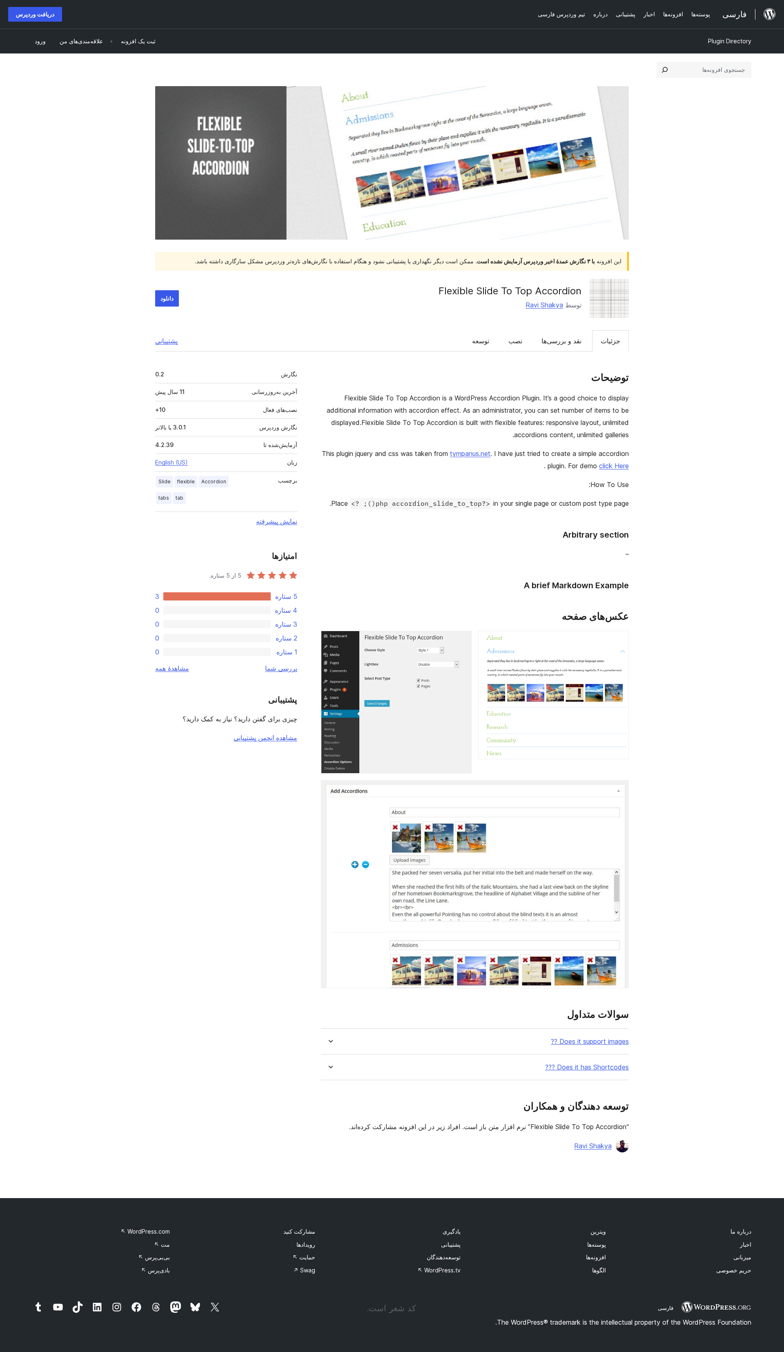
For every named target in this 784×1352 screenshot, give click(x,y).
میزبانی (742, 1257)
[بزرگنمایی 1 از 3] (618, 642)
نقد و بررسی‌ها (561, 341)
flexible (186, 481)
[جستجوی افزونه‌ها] (665, 70)
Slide (164, 481)
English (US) (171, 462)
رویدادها (305, 1244)
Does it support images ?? (590, 1041)
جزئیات (610, 341)
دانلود (167, 298)
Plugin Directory (729, 41)
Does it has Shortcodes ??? (587, 1067)
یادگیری (452, 1231)
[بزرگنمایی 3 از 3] (618, 791)
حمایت (303, 1257)
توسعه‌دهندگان (444, 1257)
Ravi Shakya (544, 305)
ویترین (598, 1231)
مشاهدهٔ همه (172, 668)
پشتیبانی (166, 341)
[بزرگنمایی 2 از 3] (461, 642)
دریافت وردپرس (35, 14)
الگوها (599, 1270)
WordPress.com (145, 1231)
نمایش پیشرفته (276, 521)
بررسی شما (281, 668)
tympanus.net (470, 453)
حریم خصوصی (733, 1270)
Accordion (213, 481)
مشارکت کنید (299, 1231)
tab (179, 498)
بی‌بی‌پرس (154, 1257)
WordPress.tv (439, 1270)
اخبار (745, 1244)
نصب (515, 341)
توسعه (480, 341)
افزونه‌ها (596, 1257)
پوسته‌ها (596, 1244)
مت (162, 1244)
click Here (614, 466)
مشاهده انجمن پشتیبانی (265, 738)
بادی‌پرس (155, 1270)
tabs (163, 498)
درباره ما (741, 1231)
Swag (304, 1270)
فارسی (665, 1308)
